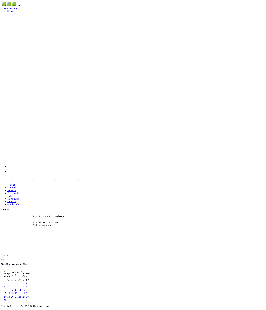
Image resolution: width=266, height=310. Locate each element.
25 (8, 296)
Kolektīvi (34, 180)
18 (8, 293)
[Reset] (2, 259)
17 (5, 293)
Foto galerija (52, 180)
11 (8, 290)
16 (27, 290)
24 (5, 296)
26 (12, 296)
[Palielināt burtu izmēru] (6, 8)
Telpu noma (81, 180)
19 (12, 293)
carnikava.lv (113, 180)
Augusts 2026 (16, 273)
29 (23, 296)
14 (19, 290)
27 (16, 296)
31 (5, 300)
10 (5, 290)
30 (27, 296)
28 (19, 296)
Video (67, 180)
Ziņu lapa (8, 180)
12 (12, 290)
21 (19, 293)
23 (27, 293)
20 (16, 293)
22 (23, 293)
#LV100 (21, 180)
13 (16, 290)
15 (23, 290)
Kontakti (97, 180)
